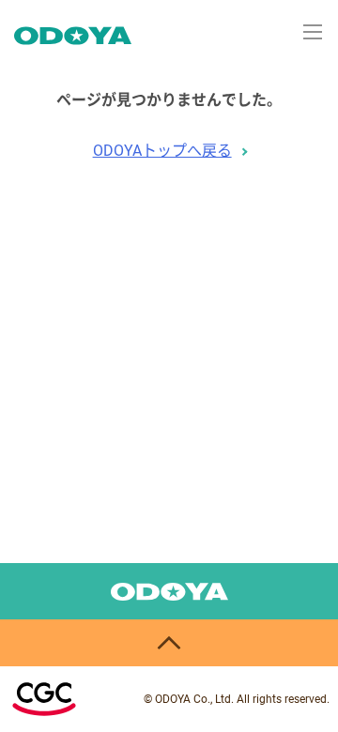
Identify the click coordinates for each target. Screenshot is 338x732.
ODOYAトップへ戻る (162, 151)
